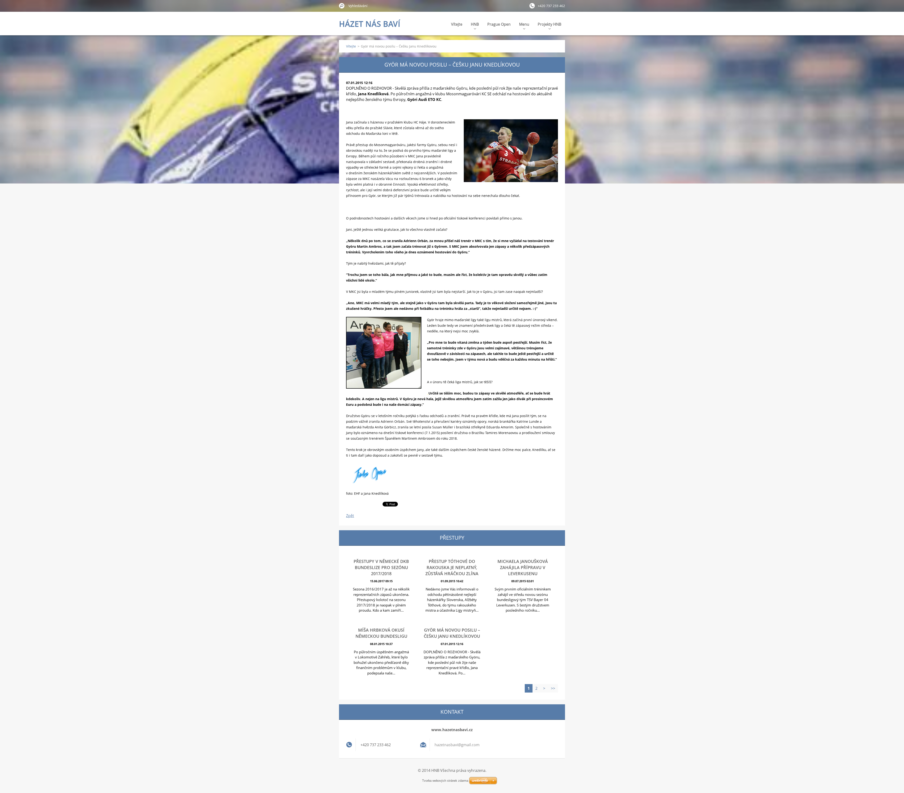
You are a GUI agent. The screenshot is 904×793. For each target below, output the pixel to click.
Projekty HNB (549, 24)
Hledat (342, 5)
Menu (524, 24)
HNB (475, 24)
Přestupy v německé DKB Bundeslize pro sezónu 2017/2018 (381, 567)
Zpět (350, 515)
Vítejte (456, 24)
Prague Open (499, 24)
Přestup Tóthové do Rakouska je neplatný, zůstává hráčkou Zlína (451, 567)
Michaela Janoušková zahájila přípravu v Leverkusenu (522, 567)
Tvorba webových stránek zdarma (445, 780)
